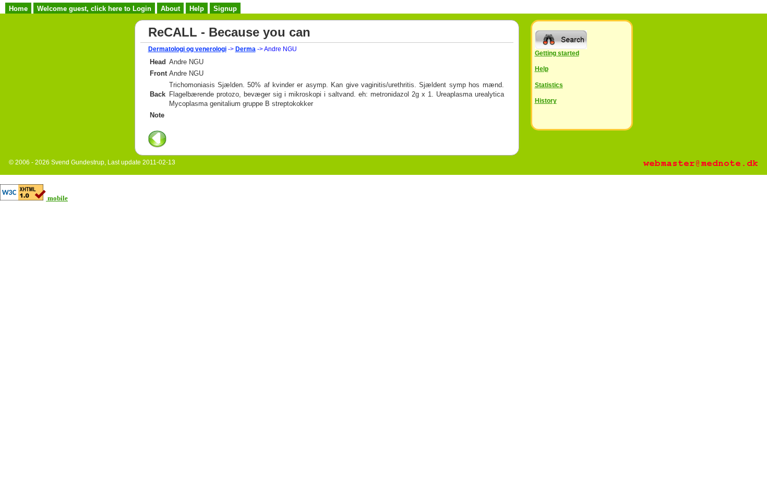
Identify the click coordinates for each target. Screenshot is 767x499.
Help (196, 9)
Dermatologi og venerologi (187, 49)
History (546, 100)
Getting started (557, 53)
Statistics (549, 84)
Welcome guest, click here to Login (94, 9)
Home (18, 9)
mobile (57, 198)
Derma (245, 49)
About (170, 9)
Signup (225, 9)
